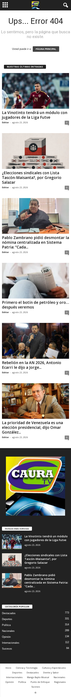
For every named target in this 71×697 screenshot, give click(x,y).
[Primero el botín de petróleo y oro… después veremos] (35, 280)
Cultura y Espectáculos (54, 667)
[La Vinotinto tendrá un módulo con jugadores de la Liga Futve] (35, 91)
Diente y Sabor (51, 672)
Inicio (8, 667)
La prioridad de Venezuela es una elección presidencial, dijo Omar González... (32, 427)
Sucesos (7, 648)
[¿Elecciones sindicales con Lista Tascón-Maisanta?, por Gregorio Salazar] (35, 151)
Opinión (6, 636)
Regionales (60, 681)
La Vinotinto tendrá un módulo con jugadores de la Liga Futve (34, 115)
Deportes (7, 619)
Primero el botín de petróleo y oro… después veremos (35, 305)
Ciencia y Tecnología (26, 667)
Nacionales (8, 630)
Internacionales (10, 642)
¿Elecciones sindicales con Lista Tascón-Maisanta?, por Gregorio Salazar (31, 177)
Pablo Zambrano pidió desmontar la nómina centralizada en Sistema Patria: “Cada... (35, 242)
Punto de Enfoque (40, 681)
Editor (5, 122)
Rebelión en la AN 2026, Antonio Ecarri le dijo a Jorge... (31, 365)
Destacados (9, 613)
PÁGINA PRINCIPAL (46, 49)
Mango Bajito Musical (38, 677)
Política (6, 625)
